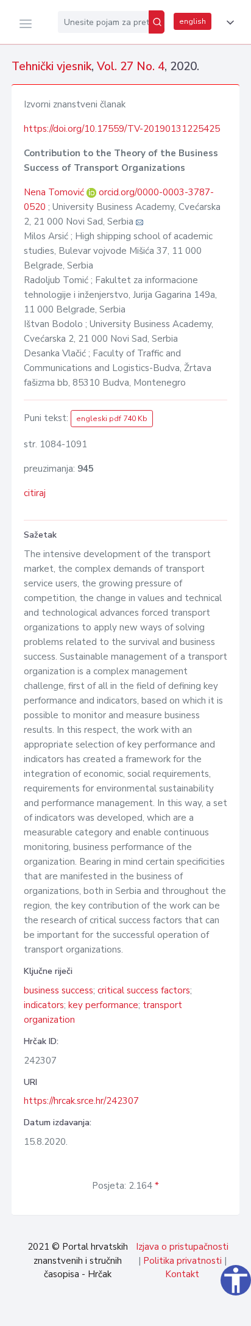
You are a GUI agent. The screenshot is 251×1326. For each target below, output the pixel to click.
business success (58, 990)
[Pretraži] (156, 22)
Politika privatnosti (182, 1261)
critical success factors (143, 990)
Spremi (157, 1310)
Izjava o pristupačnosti (182, 1247)
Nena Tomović (55, 192)
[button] (228, 22)
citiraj (35, 493)
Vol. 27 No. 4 (130, 66)
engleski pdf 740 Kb (111, 418)
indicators (44, 1005)
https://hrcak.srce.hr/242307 (81, 1101)
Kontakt (182, 1274)
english (192, 21)
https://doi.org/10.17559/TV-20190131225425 (122, 129)
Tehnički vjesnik (51, 66)
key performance (103, 1005)
